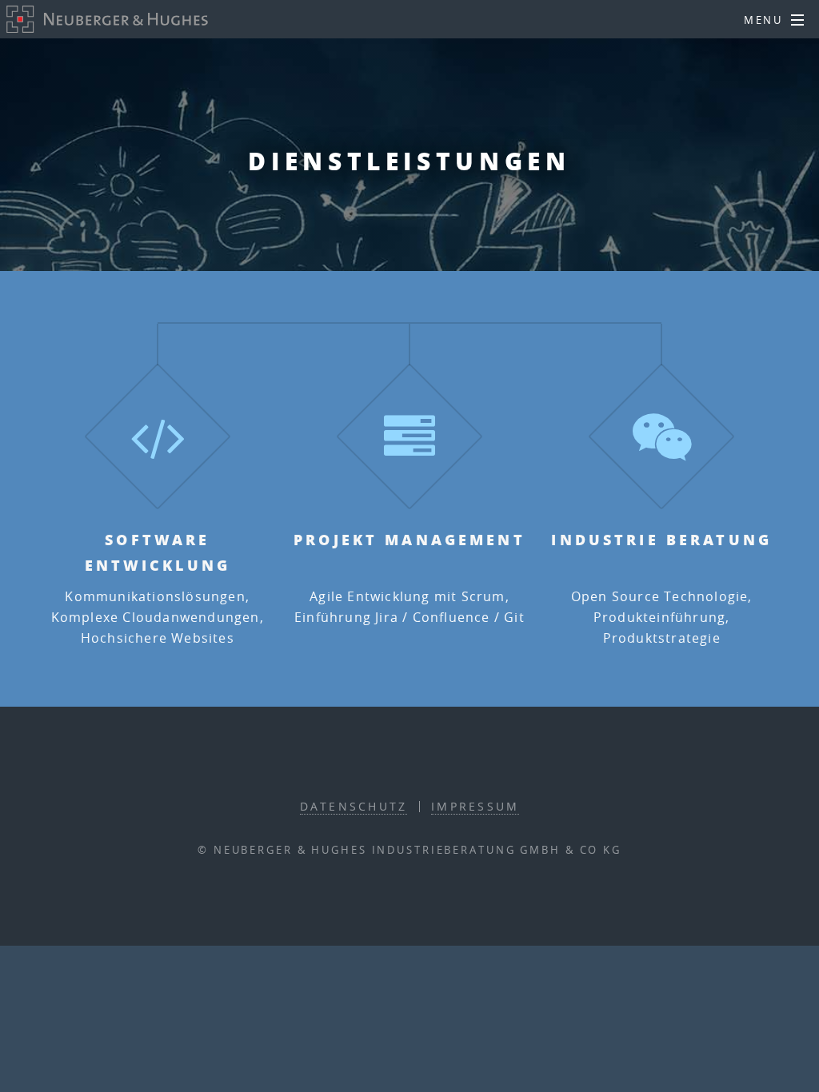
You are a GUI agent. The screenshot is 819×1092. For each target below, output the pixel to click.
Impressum (475, 806)
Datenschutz (354, 806)
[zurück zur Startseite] (107, 19)
